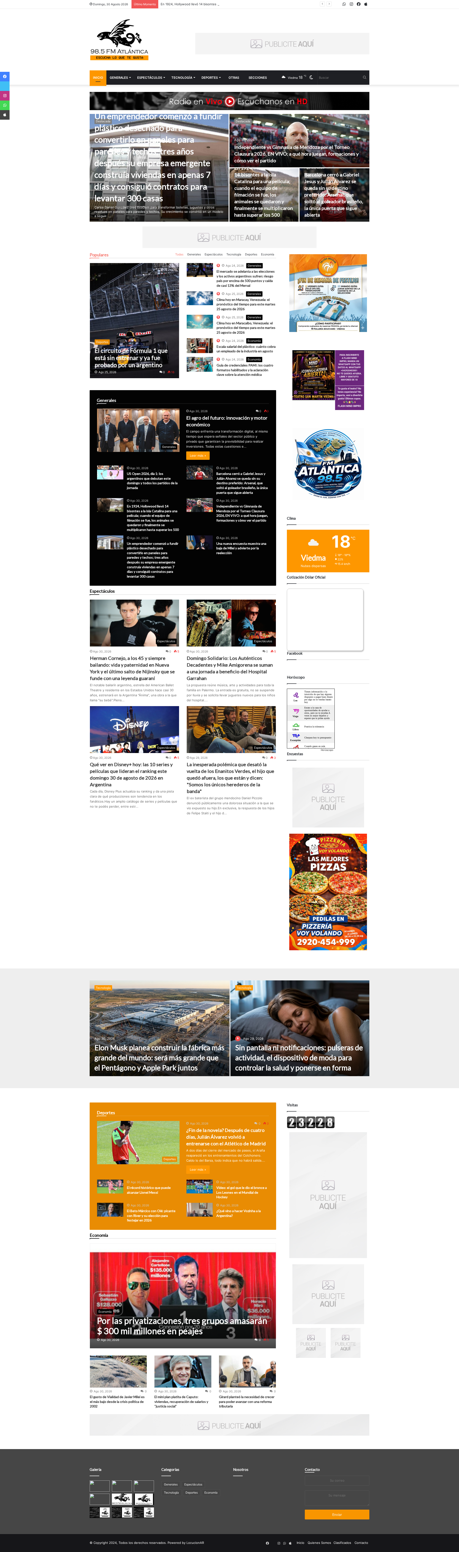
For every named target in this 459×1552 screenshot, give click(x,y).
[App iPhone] (5, 115)
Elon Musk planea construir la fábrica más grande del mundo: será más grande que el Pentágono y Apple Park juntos (159, 1057)
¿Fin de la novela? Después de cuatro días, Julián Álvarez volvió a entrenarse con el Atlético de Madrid (226, 1136)
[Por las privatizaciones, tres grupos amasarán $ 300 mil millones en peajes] (183, 1295)
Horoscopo (327, 749)
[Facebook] (5, 76)
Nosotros (240, 1469)
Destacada (103, 121)
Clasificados (342, 1543)
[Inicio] (119, 39)
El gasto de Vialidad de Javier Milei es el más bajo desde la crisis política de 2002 (117, 1401)
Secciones (258, 77)
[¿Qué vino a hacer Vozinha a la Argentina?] (199, 1210)
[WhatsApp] (5, 105)
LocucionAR (195, 1543)
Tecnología (181, 77)
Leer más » (198, 455)
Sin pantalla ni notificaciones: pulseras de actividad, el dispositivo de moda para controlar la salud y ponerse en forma (299, 1057)
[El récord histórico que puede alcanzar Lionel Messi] (110, 1186)
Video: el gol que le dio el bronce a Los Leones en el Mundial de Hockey (241, 1192)
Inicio (98, 77)
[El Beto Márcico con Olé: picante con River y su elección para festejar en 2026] (110, 1210)
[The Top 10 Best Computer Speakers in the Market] (200, 270)
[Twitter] (5, 86)
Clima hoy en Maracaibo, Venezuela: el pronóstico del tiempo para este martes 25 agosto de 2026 (246, 327)
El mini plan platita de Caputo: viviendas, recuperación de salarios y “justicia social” (181, 1401)
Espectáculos (149, 77)
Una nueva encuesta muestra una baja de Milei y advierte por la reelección (241, 548)
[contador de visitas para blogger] (311, 1127)
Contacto (312, 1469)
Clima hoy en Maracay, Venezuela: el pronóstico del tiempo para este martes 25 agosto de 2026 (246, 304)
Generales (119, 77)
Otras (234, 77)
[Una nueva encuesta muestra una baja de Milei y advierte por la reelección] (199, 542)
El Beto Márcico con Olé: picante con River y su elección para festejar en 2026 (151, 1215)
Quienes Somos (319, 1543)
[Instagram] (5, 96)
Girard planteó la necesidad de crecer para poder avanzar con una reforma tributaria (246, 1401)
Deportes (210, 77)
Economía (267, 254)
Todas (179, 254)
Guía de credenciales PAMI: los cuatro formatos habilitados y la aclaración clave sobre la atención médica (245, 370)
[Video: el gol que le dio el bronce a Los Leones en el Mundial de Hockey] (199, 1186)
